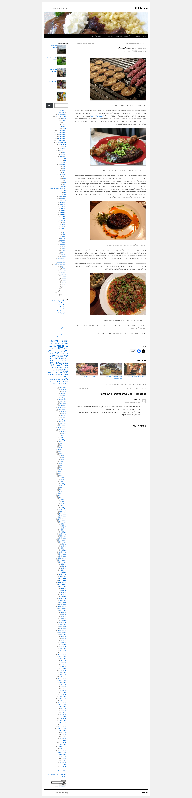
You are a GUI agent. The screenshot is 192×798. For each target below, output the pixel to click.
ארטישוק (56, 343)
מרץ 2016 (63, 620)
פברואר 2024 (62, 442)
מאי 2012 (63, 712)
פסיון (60, 372)
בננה (59, 346)
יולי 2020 (63, 524)
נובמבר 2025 (62, 406)
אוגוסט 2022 (62, 476)
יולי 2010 (63, 756)
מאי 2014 (63, 664)
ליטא (63, 235)
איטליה (63, 207)
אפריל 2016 (63, 618)
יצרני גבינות (61, 259)
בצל (54, 346)
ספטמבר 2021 (62, 496)
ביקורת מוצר (61, 138)
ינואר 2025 (63, 424)
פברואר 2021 (62, 510)
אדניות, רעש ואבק (61, 770)
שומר (61, 377)
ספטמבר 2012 (62, 704)
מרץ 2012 (63, 716)
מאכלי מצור (127, 384)
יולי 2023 (63, 456)
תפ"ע (59, 383)
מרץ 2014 (63, 668)
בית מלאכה (118, 36)
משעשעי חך (63, 271)
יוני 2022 (63, 478)
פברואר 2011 (62, 742)
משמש (51, 361)
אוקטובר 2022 (62, 472)
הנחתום (64, 325)
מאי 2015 (63, 640)
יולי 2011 (63, 732)
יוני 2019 (63, 544)
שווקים (63, 267)
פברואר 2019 (62, 552)
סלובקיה (62, 241)
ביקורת (64, 128)
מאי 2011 (63, 736)
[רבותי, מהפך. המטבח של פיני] (135, 369)
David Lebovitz (61, 303)
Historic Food (62, 305)
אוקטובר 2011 (62, 726)
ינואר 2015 (63, 648)
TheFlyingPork (62, 313)
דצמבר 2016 (62, 602)
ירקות (64, 193)
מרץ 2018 (63, 572)
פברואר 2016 (62, 622)
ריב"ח (58, 374)
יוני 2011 (63, 734)
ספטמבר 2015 (62, 632)
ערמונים (61, 367)
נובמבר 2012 (62, 700)
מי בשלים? (98, 36)
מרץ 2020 (63, 532)
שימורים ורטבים (62, 293)
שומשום (56, 377)
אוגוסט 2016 (62, 610)
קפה (66, 374)
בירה (63, 120)
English (61, 112)
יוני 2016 (63, 614)
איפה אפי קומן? (52, 81)
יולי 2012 (63, 708)
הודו (63, 166)
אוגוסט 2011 (62, 730)
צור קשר (90, 36)
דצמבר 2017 (62, 578)
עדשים (57, 365)
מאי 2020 (63, 528)
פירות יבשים (63, 370)
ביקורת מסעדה (60, 140)
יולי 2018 (63, 564)
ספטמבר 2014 (62, 656)
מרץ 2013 (63, 692)
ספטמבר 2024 (62, 430)
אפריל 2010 (63, 762)
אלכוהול (64, 118)
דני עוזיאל (124, 51)
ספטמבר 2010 (62, 752)
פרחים (64, 281)
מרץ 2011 (63, 740)
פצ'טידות (62, 156)
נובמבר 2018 (62, 556)
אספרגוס (64, 343)
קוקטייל (63, 126)
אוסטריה (62, 205)
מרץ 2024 (63, 440)
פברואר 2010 (62, 766)
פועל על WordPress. (60, 793)
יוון (64, 231)
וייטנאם (63, 229)
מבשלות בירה (61, 263)
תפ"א (65, 383)
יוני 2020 (63, 526)
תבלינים (64, 295)
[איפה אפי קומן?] (61, 85)
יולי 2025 (63, 412)
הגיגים (64, 185)
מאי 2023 (63, 460)
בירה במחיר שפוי (61, 142)
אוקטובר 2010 (62, 750)
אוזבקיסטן (62, 203)
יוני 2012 (63, 710)
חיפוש (49, 105)
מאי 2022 (63, 480)
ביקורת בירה (61, 134)
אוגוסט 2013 (62, 682)
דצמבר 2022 (62, 468)
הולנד (63, 225)
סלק (52, 363)
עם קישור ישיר (109, 384)
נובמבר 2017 (62, 580)
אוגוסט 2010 (62, 754)
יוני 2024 (63, 434)
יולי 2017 (63, 588)
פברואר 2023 (62, 464)
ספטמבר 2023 (62, 452)
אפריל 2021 (63, 506)
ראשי (144, 36)
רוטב (62, 374)
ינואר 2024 (63, 444)
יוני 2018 (63, 566)
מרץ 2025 (63, 420)
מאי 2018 (63, 568)
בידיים (64, 317)
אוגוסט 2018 (62, 562)
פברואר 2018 (62, 574)
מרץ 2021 (63, 508)
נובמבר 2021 (62, 492)
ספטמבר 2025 (62, 410)
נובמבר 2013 (62, 676)
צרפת (63, 251)
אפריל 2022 (63, 482)
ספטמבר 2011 (62, 728)
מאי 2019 (63, 546)
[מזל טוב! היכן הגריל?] (87, 369)
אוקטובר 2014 (62, 654)
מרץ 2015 (63, 644)
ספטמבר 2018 (62, 560)
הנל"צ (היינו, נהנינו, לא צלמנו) (58, 189)
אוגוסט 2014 (62, 658)
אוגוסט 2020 (62, 522)
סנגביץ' (61, 150)
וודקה (57, 351)
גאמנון (64, 321)
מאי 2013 (63, 688)
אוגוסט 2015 (62, 634)
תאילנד (63, 255)
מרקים (64, 269)
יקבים (63, 261)
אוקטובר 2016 (62, 606)
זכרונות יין (138, 36)
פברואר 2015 (62, 646)
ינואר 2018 (63, 576)
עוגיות (63, 289)
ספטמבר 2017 (62, 584)
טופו (61, 356)
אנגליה (63, 211)
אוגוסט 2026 (62, 388)
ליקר (63, 124)
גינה (65, 181)
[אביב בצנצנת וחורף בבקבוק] (61, 96)
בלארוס (63, 217)
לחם (57, 358)
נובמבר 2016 (62, 604)
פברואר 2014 (62, 670)
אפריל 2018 (63, 570)
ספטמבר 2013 (62, 680)
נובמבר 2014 (62, 652)
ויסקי (53, 351)
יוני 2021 (63, 502)
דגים (65, 183)
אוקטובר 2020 (62, 518)
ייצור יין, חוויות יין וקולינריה (59, 327)
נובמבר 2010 (62, 748)
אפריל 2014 (63, 666)
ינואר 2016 (63, 624)
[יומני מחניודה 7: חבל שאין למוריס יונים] (111, 369)
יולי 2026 (63, 390)
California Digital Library (59, 301)
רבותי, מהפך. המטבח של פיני (136, 376)
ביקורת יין (62, 136)
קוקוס (50, 372)
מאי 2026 (63, 394)
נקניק (65, 363)
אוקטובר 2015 (62, 630)
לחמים (63, 148)
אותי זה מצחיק (62, 114)
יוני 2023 (63, 458)
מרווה (56, 361)
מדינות (64, 201)
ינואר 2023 (63, 466)
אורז (57, 341)
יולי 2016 (63, 612)
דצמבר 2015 (62, 626)
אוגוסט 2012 (62, 706)
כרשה (62, 358)
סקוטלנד (62, 245)
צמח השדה (63, 333)
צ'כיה (63, 249)
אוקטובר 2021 (62, 494)
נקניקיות (62, 174)
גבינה (61, 348)
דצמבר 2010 (62, 746)
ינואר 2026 (63, 402)
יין (64, 122)
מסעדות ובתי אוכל (60, 265)
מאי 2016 (63, 616)
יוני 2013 (63, 686)
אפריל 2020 (63, 530)
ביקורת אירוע (61, 130)
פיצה (63, 152)
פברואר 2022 (62, 486)
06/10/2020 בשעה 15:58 (132, 402)
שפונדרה (141, 7)
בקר (135, 384)
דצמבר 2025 (62, 404)
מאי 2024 (63, 436)
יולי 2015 (63, 636)
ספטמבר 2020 (62, 520)
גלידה (63, 285)
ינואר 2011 (63, 744)
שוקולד (63, 291)
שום (66, 376)
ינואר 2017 (63, 600)
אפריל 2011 (63, 738)
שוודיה (63, 253)
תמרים (52, 381)
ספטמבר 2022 (62, 474)
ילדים (64, 191)
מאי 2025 (63, 416)
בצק (65, 146)
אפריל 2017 (63, 594)
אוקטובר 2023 (62, 450)
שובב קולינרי (63, 335)
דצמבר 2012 (62, 698)
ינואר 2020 (63, 536)
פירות (64, 277)
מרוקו (63, 237)
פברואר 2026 (62, 400)
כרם (65, 195)
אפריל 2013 (63, 690)
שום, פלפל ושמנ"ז (61, 337)
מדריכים (64, 257)
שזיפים (58, 379)
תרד (54, 384)
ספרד (63, 243)
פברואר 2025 (62, 422)
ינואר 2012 (63, 720)
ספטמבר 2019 (62, 540)
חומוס (62, 353)
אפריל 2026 (63, 396)
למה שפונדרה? (108, 36)
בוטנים (50, 343)
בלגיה (63, 219)
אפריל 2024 (63, 438)
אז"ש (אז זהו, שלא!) (61, 116)
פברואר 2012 (62, 718)
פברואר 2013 (62, 694)
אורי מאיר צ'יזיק (62, 315)
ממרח (61, 361)
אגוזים (66, 341)
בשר (132, 384)
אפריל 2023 (63, 462)
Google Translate (62, 786)
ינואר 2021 (63, 512)
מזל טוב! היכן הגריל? (91, 376)
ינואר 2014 (63, 672)
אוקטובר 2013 (62, 678)
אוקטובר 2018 (62, 558)
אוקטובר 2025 (62, 408)
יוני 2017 (63, 590)
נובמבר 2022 (62, 470)
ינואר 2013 (63, 696)
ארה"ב (63, 215)
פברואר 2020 (62, 534)
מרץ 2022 (63, 484)
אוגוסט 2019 (62, 542)
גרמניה (63, 221)
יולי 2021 (63, 500)
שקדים (65, 381)
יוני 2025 (63, 414)
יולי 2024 (63, 432)
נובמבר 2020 (62, 516)
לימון (52, 358)
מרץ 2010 (63, 764)
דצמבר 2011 (62, 722)
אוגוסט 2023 (62, 454)
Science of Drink (61, 309)
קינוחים (64, 283)
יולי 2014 (63, 660)
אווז (61, 341)
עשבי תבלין (63, 275)
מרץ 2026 (63, 398)
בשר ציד (62, 164)
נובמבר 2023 (62, 448)
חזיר (63, 168)
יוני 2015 (63, 638)
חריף (66, 356)
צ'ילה (63, 247)
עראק (66, 367)
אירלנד (63, 209)
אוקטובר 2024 (62, 428)
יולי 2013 (63, 684)
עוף (64, 176)
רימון (49, 374)
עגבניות (64, 365)
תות (60, 381)
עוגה (63, 287)
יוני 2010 (63, 758)
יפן (64, 233)
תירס (56, 381)
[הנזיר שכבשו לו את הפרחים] (61, 61)
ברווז (67, 348)
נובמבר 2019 (62, 538)
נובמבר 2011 (62, 724)
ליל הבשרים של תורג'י (97, 116)
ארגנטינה (62, 213)
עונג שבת (63, 331)
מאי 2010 (63, 760)
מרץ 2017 (63, 596)
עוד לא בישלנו (128, 36)
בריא (65, 158)
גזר (56, 349)
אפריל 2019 (63, 548)
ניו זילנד (62, 239)
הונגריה (63, 227)
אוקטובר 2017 (62, 582)
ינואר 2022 (63, 488)
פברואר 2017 (62, 598)
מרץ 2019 (63, 550)
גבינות (64, 178)
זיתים (49, 351)
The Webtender (61, 311)
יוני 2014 (63, 662)
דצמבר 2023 (62, 446)
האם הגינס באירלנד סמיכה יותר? (136, 44)
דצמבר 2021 (62, 490)
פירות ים (64, 279)
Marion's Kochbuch (60, 307)
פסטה (63, 154)
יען (64, 172)
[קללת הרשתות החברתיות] (61, 73)
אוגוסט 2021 (62, 498)
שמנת (52, 379)
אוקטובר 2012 (62, 702)
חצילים (52, 353)
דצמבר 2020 (62, 514)
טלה (63, 170)
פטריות (55, 367)
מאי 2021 (63, 504)
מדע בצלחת (63, 329)
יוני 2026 (63, 392)
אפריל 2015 (63, 642)
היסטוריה (63, 187)
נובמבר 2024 (62, 426)
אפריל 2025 (63, 418)
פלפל (54, 370)
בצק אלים (63, 319)
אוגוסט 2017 (62, 586)
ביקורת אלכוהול (60, 132)
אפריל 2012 (63, 714)
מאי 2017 (63, 592)
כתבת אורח (63, 197)
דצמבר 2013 (62, 674)
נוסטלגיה (63, 273)
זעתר (66, 353)
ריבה (53, 374)
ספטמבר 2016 (62, 608)
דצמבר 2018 (62, 554)
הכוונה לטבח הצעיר (60, 323)
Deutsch (61, 110)
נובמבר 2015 (62, 628)
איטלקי (52, 341)
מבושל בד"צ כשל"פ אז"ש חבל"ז (84, 44)
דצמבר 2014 (62, 650)
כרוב (66, 358)
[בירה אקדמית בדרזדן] (61, 49)
